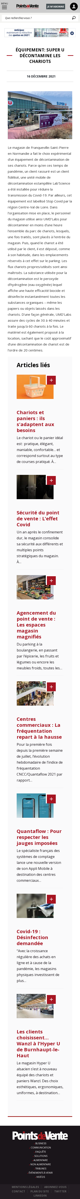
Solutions (40, 1155)
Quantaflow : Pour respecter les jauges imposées (39, 837)
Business (40, 1143)
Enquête (40, 1151)
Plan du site (39, 1191)
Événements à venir (41, 1172)
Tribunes (40, 1168)
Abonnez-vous (55, 1187)
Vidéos (40, 1176)
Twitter (60, 1191)
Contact (18, 1191)
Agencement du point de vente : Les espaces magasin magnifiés (36, 624)
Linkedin (40, 1195)
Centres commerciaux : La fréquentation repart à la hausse (39, 728)
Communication (41, 1147)
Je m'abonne (55, 6)
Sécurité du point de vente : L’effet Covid (38, 518)
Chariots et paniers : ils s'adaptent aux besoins (35, 421)
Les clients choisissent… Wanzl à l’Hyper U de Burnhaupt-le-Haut (38, 1043)
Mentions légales (25, 1187)
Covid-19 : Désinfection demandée (32, 937)
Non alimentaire (40, 1164)
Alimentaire (41, 1160)
